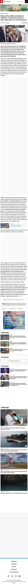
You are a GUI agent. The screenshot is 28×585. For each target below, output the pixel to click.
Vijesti (2, 13)
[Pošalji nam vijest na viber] (16, 576)
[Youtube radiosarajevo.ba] (19, 576)
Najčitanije (5, 333)
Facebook (8, 304)
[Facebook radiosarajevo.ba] (8, 576)
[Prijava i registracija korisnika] (21, 1)
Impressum (14, 564)
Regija (6, 13)
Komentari (5, 357)
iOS (21, 303)
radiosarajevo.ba (18, 580)
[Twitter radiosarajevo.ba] (12, 576)
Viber (23, 304)
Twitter (5, 304)
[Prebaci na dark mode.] (18, 1)
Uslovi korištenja (14, 572)
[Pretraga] (20, 1)
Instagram (13, 304)
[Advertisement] (14, 136)
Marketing (14, 561)
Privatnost (14, 569)
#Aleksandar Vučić (12, 308)
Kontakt (14, 566)
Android (18, 303)
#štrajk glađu (20, 308)
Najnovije (5, 407)
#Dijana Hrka (4, 308)
